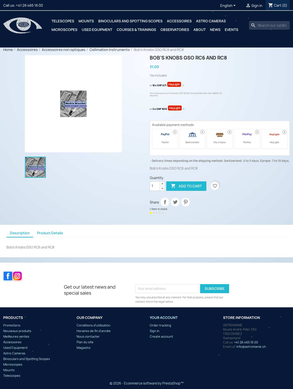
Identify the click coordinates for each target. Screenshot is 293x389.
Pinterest (185, 202)
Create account (161, 336)
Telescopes (62, 21)
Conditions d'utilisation (93, 325)
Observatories (174, 29)
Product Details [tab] (50, 233)
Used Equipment (97, 29)
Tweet (175, 202)
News (215, 29)
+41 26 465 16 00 (29, 5)
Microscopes (64, 29)
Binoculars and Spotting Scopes (130, 21)
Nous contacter (88, 336)
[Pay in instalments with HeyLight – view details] (183, 85)
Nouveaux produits (17, 331)
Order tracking (160, 325)
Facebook (8, 276)
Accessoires (179, 21)
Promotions (11, 325)
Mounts (86, 21)
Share (165, 202)
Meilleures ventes (16, 336)
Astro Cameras (211, 21)
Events (231, 29)
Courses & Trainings (136, 29)
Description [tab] (20, 233)
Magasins (84, 348)
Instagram (17, 276)
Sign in (154, 331)
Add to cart (186, 185)
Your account (164, 317)
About (199, 29)
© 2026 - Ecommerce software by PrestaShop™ (147, 383)
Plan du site (85, 342)
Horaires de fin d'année (94, 331)
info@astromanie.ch (251, 347)
